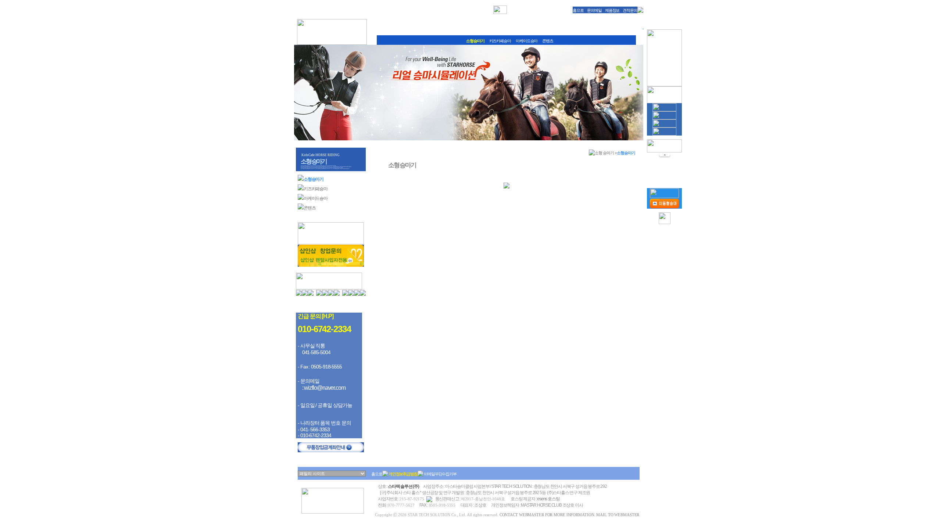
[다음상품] (664, 180)
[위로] (664, 222)
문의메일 (594, 10)
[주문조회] (664, 206)
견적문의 (630, 10)
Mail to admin (324, 305)
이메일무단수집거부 (440, 474)
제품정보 (612, 10)
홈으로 (578, 10)
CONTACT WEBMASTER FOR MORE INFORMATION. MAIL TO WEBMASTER (570, 514)
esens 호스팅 (548, 498)
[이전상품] (664, 156)
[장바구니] (664, 196)
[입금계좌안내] (331, 450)
